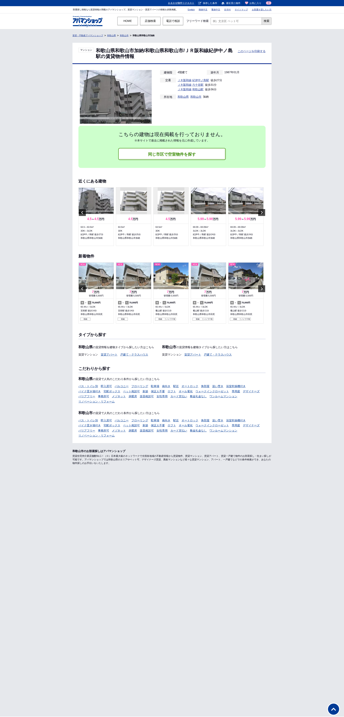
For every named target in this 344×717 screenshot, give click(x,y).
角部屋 (205, 386)
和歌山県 (111, 35)
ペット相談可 (131, 391)
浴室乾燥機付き (236, 386)
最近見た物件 (233, 3)
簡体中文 (203, 9)
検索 (266, 20)
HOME (127, 20)
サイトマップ (241, 9)
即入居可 (106, 386)
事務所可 (103, 396)
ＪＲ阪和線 (185, 80)
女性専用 (162, 396)
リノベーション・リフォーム (96, 401)
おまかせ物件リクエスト (181, 3)
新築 (145, 391)
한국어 (227, 9)
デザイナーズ (251, 391)
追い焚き (217, 386)
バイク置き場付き (89, 391)
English (191, 9)
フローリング (139, 386)
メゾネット (119, 396)
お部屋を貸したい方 (262, 9)
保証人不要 (158, 391)
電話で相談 (173, 20)
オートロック (190, 386)
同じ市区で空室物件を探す (172, 154)
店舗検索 (150, 20)
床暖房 (133, 396)
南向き (166, 386)
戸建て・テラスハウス (134, 354)
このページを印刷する (252, 51)
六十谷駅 (197, 84)
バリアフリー (86, 396)
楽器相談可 (147, 396)
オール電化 (186, 391)
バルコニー (122, 386)
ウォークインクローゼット (212, 391)
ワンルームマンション (223, 396)
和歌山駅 (197, 89)
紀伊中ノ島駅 (200, 80)
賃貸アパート (109, 354)
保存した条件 (210, 3)
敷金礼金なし (198, 396)
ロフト (172, 391)
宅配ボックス (112, 391)
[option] (96, 216)
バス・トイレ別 (88, 386)
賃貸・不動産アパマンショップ (87, 35)
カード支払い (178, 396)
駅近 (176, 386)
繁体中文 (215, 9)
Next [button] (261, 212)
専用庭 (236, 391)
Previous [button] (82, 212)
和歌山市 (124, 35)
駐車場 (155, 386)
